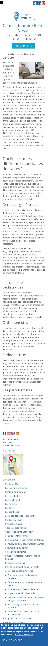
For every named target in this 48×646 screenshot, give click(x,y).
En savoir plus (24, 635)
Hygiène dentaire (13, 496)
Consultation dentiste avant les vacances (24, 543)
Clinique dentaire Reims (16, 535)
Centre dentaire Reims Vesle (24, 28)
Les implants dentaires (16, 488)
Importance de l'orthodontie (21, 593)
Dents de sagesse (13, 520)
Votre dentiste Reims (15, 622)
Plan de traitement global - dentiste (22, 566)
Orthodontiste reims (15, 563)
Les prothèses (12, 511)
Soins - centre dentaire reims (19, 570)
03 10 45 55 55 (27, 39)
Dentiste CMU (12, 484)
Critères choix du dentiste (17, 547)
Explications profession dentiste (23, 589)
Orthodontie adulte (14, 523)
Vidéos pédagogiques (15, 527)
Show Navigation (3, 3)
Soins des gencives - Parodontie (20, 515)
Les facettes (11, 504)
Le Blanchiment (12, 500)
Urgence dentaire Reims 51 (18, 618)
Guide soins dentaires (15, 551)
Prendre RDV (23, 46)
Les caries (10, 507)
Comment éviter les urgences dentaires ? (24, 539)
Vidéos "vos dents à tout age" (19, 531)
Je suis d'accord (12, 640)
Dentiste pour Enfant (15, 491)
